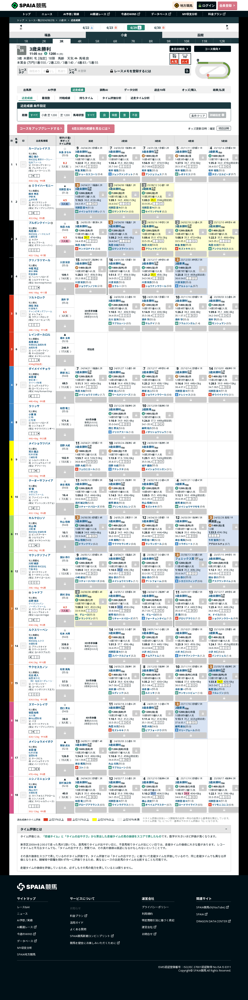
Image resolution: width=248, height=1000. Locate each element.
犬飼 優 (32, 529)
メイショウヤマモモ (189, 506)
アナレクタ (118, 469)
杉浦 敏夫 (33, 308)
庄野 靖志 (34, 600)
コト (81, 767)
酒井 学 (65, 299)
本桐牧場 (33, 792)
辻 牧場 (32, 420)
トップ (26, 14)
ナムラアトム (152, 655)
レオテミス (184, 174)
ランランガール (153, 543)
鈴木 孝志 (34, 193)
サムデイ (150, 323)
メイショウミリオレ (89, 211)
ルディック (117, 692)
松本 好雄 (33, 454)
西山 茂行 (33, 790)
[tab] (27, 98)
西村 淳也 (65, 594)
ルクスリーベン (38, 630)
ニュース (47, 14)
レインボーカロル (39, 334)
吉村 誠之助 (81, 502)
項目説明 (223, 128)
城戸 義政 (147, 465)
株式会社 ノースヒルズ (39, 234)
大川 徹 (32, 715)
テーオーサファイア (41, 480)
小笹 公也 (33, 491)
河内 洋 (32, 637)
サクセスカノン (38, 667)
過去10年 (159, 90)
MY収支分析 (189, 14)
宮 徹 (31, 488)
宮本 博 (32, 786)
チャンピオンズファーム (40, 311)
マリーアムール (187, 730)
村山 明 (32, 526)
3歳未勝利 (81, 151)
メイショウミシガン (155, 469)
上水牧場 (33, 199)
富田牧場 (33, 755)
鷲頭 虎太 (65, 745)
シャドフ (37, 592)
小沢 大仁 (147, 651)
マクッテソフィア (39, 555)
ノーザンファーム (37, 606)
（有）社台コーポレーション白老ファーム (42, 680)
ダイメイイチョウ (39, 369)
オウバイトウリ (220, 394)
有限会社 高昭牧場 (37, 344)
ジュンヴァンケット (122, 174)
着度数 (46, 98)
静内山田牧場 (35, 718)
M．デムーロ (82, 614)
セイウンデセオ (153, 211)
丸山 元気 (113, 763)
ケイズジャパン (36, 603)
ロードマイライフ (188, 804)
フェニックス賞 (184, 558)
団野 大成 (65, 445)
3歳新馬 (180, 484)
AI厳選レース (98, 14)
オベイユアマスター (155, 804)
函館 (200, 35)
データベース (159, 14)
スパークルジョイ (121, 655)
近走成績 (77, 90)
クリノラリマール (39, 260)
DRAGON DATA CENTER (211, 921)
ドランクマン (86, 543)
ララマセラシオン (121, 543)
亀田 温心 (213, 689)
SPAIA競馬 (199, 970)
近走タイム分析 (140, 98)
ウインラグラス (120, 804)
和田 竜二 (65, 408)
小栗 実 (32, 414)
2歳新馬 (213, 151)
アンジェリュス (153, 174)
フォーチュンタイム (155, 618)
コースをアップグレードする (40, 128)
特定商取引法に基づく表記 (158, 920)
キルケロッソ (37, 518)
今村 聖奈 (213, 539)
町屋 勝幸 (33, 274)
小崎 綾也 (80, 577)
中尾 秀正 (34, 268)
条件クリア (198, 116)
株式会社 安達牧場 (37, 531)
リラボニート (186, 543)
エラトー (116, 285)
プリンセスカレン (121, 506)
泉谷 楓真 (65, 484)
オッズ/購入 (189, 90)
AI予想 (52, 90)
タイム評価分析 (111, 98)
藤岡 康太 (113, 502)
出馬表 (27, 90)
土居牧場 (33, 236)
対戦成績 (64, 98)
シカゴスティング (188, 580)
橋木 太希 (65, 337)
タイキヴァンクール (189, 655)
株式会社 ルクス (36, 640)
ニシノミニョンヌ (39, 779)
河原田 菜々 (65, 189)
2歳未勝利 (181, 151)
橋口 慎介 (34, 156)
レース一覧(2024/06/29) (41, 20)
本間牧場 (33, 643)
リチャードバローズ (89, 506)
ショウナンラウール (155, 285)
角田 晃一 (34, 230)
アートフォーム (153, 580)
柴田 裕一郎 (148, 539)
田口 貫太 (113, 428)
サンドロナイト (87, 248)
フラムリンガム (187, 323)
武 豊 (177, 614)
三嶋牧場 (33, 457)
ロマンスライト (120, 211)
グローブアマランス (89, 804)
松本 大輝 (65, 633)
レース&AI (23, 907)
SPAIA (200, 914)
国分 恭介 (65, 557)
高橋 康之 (34, 341)
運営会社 (147, 926)
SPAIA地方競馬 (26, 954)
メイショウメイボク (41, 741)
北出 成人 (34, 675)
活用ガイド (77, 922)
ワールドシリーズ (121, 394)
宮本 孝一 (33, 379)
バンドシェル (219, 655)
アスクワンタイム (221, 580)
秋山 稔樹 (147, 502)
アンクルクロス (220, 248)
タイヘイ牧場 (35, 382)
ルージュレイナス (39, 148)
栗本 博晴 (33, 271)
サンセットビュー (188, 692)
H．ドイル (214, 614)
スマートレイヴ (38, 704)
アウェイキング (153, 248)
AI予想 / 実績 (71, 14)
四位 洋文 (34, 305)
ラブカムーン (119, 323)
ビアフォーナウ (153, 730)
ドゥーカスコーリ (88, 174)
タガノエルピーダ (221, 174)
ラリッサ (34, 406)
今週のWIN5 (128, 14)
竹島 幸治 (33, 569)
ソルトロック (37, 297)
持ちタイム (86, 98)
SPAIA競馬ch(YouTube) (210, 907)
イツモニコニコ (220, 804)
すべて (91, 115)
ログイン (208, 5)
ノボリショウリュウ (155, 431)
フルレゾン (218, 692)
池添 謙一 (113, 689)
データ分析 (131, 90)
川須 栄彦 (65, 262)
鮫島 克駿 (80, 170)
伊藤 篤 (32, 196)
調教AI (104, 90)
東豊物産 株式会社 (37, 566)
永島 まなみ (65, 152)
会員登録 (225, 5)
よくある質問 (78, 929)
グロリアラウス (187, 618)
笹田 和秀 (34, 712)
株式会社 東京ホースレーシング (42, 159)
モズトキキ (184, 248)
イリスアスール (120, 431)
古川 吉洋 (113, 319)
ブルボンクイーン (39, 223)
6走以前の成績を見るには (90, 128)
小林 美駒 (113, 539)
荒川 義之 (34, 451)
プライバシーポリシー (155, 907)
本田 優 (32, 376)
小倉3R (62, 20)
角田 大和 (65, 226)
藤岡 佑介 (147, 428)
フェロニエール (87, 469)
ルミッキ (150, 692)
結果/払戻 (219, 90)
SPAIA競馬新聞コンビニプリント (90, 935)
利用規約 (147, 913)
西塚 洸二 (65, 372)
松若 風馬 (65, 669)
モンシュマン (219, 323)
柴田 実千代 (34, 678)
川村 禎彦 (34, 563)
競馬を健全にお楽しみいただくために (93, 942)
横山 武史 (147, 800)
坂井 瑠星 (113, 170)
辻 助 (31, 417)
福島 (47, 35)
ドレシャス (184, 394)
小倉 (124, 35)
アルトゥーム (186, 285)
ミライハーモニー (42, 185)
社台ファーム (35, 162)
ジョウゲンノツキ (88, 285)
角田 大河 (147, 244)
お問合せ (147, 933)
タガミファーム (36, 494)
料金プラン (215, 14)
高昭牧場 (33, 347)
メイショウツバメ (39, 443)
